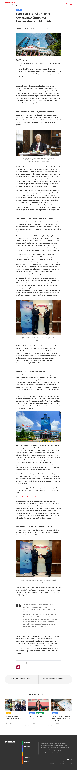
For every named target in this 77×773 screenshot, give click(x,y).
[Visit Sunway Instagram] (64, 759)
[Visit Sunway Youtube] (71, 759)
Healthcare (27, 757)
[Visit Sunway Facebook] (60, 759)
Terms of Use (58, 763)
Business (19, 9)
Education (26, 761)
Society (8, 713)
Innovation (27, 746)
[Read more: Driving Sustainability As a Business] (38, 705)
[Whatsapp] (58, 29)
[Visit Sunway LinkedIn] (68, 759)
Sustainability (39, 713)
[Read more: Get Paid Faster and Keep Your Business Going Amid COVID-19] (61, 705)
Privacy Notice (52, 763)
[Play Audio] (61, 4)
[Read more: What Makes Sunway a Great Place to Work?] (15, 705)
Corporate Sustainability (67, 763)
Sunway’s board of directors (31, 497)
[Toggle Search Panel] (66, 4)
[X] (55, 29)
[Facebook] (52, 29)
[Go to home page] (11, 4)
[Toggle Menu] (70, 4)
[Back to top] (73, 734)
